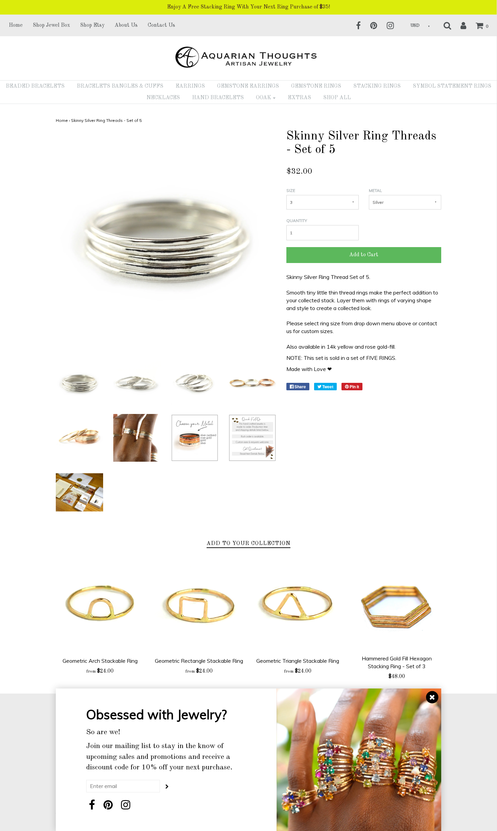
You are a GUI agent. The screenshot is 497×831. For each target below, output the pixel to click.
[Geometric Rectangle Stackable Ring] (199, 606)
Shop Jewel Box (51, 25)
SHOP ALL (337, 98)
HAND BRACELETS (218, 98)
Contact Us (161, 25)
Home (16, 25)
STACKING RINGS (377, 86)
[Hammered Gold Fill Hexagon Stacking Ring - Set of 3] (396, 605)
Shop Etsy (92, 25)
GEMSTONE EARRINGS (248, 86)
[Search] (443, 25)
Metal (375, 190)
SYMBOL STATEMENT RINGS (452, 86)
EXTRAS (299, 98)
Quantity (296, 220)
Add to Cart (363, 255)
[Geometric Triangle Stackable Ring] (298, 606)
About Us (126, 25)
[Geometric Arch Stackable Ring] (100, 606)
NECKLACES (163, 98)
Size (290, 190)
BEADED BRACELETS (35, 86)
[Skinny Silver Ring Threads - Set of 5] (79, 382)
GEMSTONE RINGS (316, 86)
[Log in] (459, 25)
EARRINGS (190, 86)
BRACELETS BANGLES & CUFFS (120, 86)
